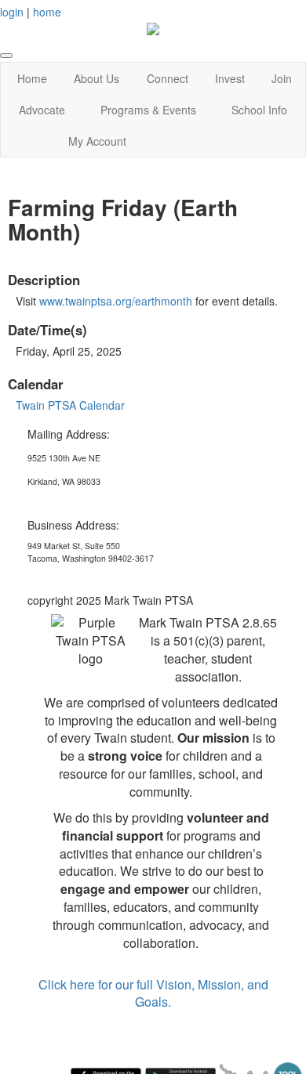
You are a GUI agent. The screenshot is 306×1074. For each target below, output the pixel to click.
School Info (259, 110)
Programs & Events (148, 110)
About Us (96, 78)
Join (281, 78)
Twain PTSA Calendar (70, 405)
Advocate (42, 110)
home (47, 12)
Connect (167, 78)
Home (32, 78)
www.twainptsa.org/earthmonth (115, 301)
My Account (97, 141)
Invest (230, 78)
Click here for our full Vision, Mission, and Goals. (153, 993)
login (12, 12)
